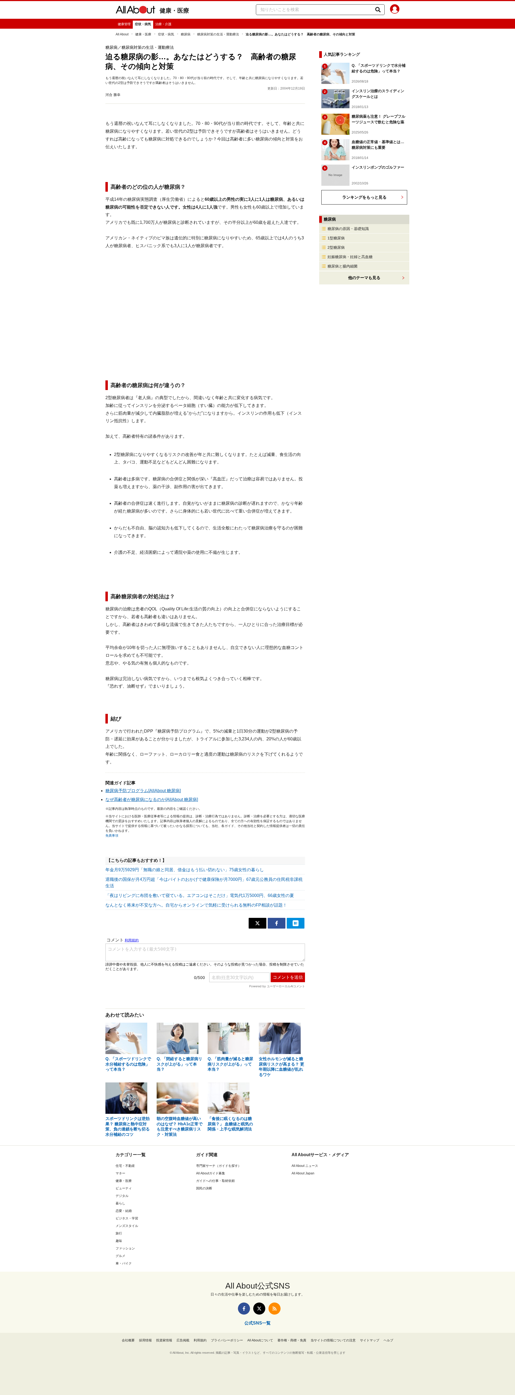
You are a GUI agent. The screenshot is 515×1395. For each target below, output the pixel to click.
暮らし (120, 1203)
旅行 (119, 1233)
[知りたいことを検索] (378, 9)
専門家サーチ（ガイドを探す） (218, 1166)
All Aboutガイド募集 (210, 1173)
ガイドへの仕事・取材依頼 (215, 1181)
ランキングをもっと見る (364, 197)
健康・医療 (174, 10)
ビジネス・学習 (127, 1218)
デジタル (122, 1196)
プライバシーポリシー (227, 1340)
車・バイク (124, 1263)
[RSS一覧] (274, 1309)
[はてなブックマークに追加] (295, 923)
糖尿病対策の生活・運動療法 (218, 34)
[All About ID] (394, 10)
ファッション (125, 1248)
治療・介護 (163, 24)
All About (122, 34)
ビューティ (124, 1188)
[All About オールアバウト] (135, 11)
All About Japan (303, 1173)
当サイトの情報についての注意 (333, 1340)
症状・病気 (143, 24)
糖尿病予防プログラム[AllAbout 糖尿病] (143, 790)
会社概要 (128, 1340)
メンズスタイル (127, 1226)
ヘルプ (388, 1340)
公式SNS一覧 (257, 1323)
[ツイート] (257, 923)
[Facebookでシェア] (276, 923)
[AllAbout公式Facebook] (244, 1309)
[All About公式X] (259, 1309)
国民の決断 (204, 1188)
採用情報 (145, 1340)
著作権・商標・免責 (291, 1340)
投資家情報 (164, 1340)
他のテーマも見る (364, 277)
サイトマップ (369, 1340)
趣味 (119, 1241)
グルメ (120, 1256)
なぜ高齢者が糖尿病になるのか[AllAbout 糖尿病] (151, 799)
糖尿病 (185, 34)
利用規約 (200, 1340)
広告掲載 (182, 1340)
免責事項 (111, 835)
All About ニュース (305, 1166)
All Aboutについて (260, 1340)
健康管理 (124, 24)
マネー (120, 1173)
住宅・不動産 (125, 1166)
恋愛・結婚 (124, 1211)
